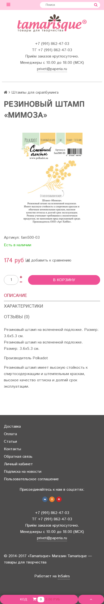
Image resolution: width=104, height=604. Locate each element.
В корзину (64, 280)
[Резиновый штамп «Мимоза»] (52, 181)
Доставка (12, 426)
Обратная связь (18, 456)
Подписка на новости (22, 471)
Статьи (10, 441)
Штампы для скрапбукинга (35, 92)
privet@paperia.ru (52, 69)
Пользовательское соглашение (31, 479)
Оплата (10, 434)
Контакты (12, 449)
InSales (64, 576)
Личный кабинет (18, 464)
